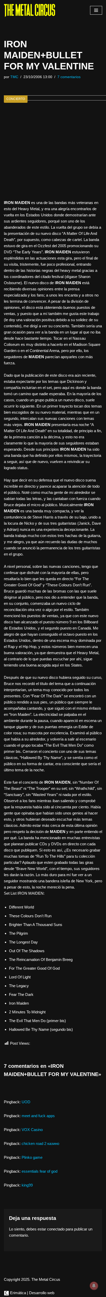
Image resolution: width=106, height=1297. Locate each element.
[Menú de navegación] (96, 10)
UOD (26, 1102)
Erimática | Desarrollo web (31, 1293)
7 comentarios (69, 77)
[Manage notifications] (94, 1286)
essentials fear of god (39, 1171)
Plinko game (32, 1157)
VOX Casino (32, 1129)
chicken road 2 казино (40, 1143)
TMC (14, 77)
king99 (27, 1185)
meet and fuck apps (38, 1116)
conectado (56, 1229)
